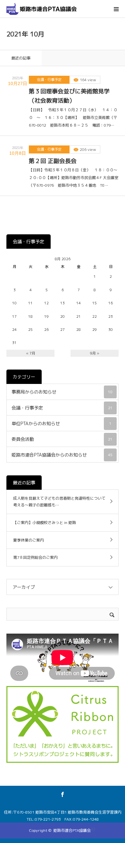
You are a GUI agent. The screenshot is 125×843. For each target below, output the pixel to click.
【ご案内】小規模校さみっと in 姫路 (44, 522)
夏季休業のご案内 (28, 540)
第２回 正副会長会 (53, 161)
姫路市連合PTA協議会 (72, 830)
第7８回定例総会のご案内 (35, 557)
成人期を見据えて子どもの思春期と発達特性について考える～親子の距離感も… (59, 502)
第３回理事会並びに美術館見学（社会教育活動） (69, 96)
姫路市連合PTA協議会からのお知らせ (62, 455)
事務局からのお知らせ (62, 392)
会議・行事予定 (49, 79)
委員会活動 (62, 439)
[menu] (116, 9)
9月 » (94, 353)
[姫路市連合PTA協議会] (41, 9)
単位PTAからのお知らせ (62, 423)
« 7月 (30, 353)
